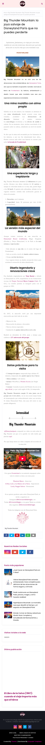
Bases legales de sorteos (28, 733)
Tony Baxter (30, 276)
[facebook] (30, 552)
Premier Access (26, 381)
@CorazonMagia (15, 502)
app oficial (8, 389)
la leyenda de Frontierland (17, 142)
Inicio (5, 12)
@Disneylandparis (10, 431)
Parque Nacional (22, 281)
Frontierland (15, 91)
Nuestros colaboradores (22, 735)
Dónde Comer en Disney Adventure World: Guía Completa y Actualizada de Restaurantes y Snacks (27, 616)
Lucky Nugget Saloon (18, 486)
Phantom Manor (18, 481)
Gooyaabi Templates (35, 741)
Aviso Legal (12, 733)
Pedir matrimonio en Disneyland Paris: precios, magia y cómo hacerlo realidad (25, 594)
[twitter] (22, 552)
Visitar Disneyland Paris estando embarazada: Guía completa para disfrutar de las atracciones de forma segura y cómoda (26, 583)
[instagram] (7, 552)
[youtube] (15, 552)
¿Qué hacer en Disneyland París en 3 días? (26, 571)
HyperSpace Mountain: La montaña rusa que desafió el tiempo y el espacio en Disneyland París (27, 605)
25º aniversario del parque (20, 337)
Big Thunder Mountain (14, 12)
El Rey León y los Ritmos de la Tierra (17, 484)
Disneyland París (35, 83)
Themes (14, 741)
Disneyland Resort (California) (15, 239)
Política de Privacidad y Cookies (23, 737)
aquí (10, 436)
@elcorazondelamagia (24, 499)
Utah (36, 281)
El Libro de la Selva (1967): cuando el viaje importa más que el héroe (20, 696)
